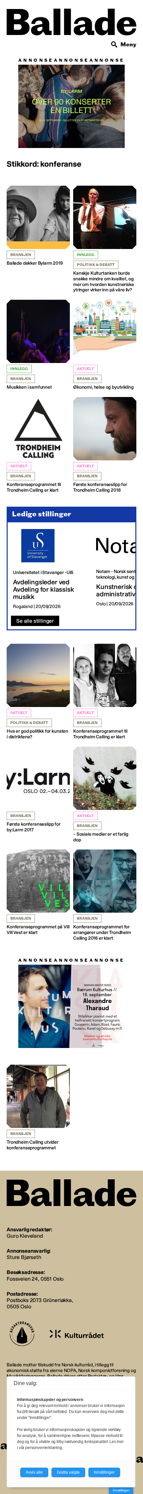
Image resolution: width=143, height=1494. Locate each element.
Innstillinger (121, 1490)
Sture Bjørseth (24, 1257)
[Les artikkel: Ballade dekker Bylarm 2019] (38, 226)
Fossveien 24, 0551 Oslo (35, 1279)
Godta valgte (68, 1472)
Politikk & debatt (96, 265)
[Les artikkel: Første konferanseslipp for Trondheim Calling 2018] (104, 445)
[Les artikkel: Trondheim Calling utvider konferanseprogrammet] (38, 1108)
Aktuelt (85, 369)
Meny (128, 44)
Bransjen (20, 255)
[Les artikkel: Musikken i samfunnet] (38, 345)
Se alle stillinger (35, 621)
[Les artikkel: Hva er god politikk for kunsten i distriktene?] (38, 692)
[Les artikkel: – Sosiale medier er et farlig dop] (104, 795)
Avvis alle (34, 1472)
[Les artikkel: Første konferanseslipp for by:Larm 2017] (38, 790)
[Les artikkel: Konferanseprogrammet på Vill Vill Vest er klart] (38, 892)
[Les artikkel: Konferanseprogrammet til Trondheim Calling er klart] (38, 445)
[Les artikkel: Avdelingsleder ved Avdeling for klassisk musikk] (49, 569)
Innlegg (85, 255)
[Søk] (114, 44)
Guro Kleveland (25, 1236)
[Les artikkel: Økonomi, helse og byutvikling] (104, 345)
